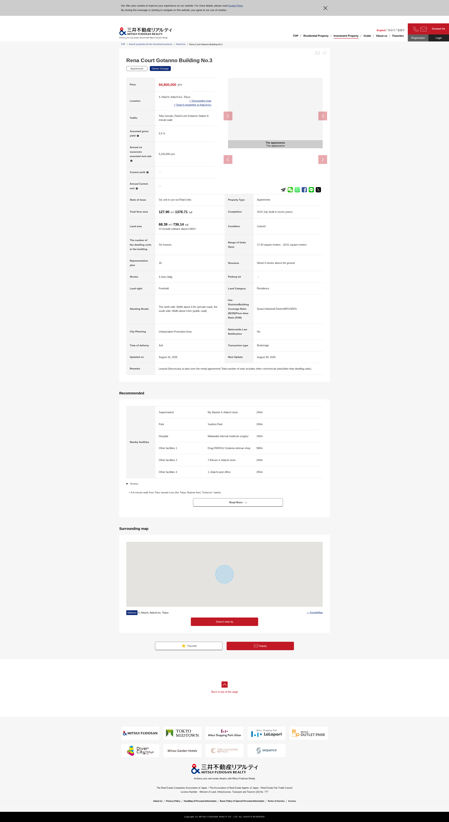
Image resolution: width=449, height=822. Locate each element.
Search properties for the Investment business (150, 44)
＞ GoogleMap (315, 612)
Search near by (224, 621)
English (381, 30)
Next (322, 116)
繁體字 (401, 30)
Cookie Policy (235, 5)
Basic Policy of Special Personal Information (242, 801)
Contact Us (438, 28)
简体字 (391, 30)
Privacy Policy (173, 801)
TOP (295, 35)
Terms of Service (276, 801)
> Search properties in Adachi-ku (192, 104)
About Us (157, 801)
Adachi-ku (181, 44)
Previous (228, 116)
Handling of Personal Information (200, 801)
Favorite (192, 645)
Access (292, 801)
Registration (418, 37)
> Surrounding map (200, 100)
